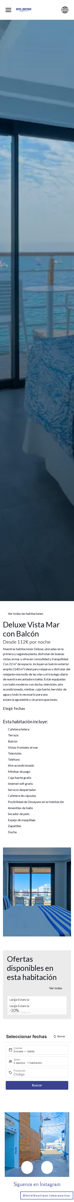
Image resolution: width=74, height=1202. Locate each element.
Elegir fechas (14, 708)
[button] (7, 891)
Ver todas (55, 988)
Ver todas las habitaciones (25, 613)
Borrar (61, 1036)
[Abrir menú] (8, 10)
